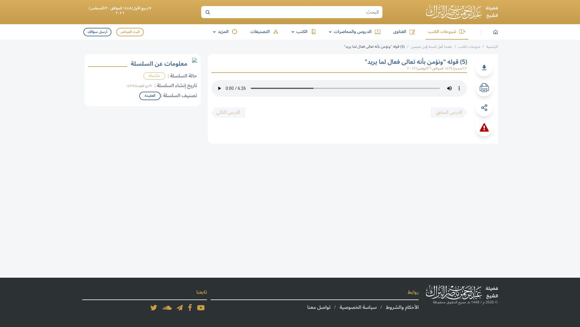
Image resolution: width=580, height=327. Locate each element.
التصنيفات (260, 31)
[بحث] (207, 12)
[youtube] (201, 307)
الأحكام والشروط (402, 307)
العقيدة (150, 96)
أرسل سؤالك (97, 32)
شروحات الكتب (442, 31)
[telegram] (180, 308)
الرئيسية (492, 47)
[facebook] (190, 307)
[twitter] (153, 308)
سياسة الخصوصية (358, 307)
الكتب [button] (298, 31)
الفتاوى (399, 31)
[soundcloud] (167, 307)
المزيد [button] (220, 31)
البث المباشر (130, 32)
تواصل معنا (318, 307)
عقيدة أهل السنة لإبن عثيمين (431, 47)
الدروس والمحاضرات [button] (349, 31)
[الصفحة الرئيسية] (462, 12)
